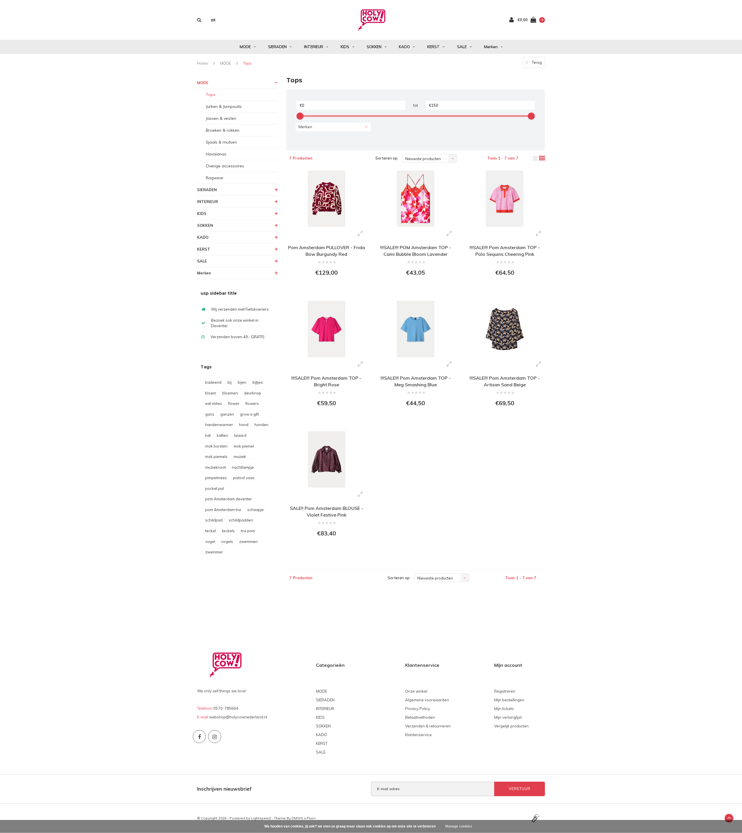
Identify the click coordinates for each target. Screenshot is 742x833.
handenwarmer (219, 424)
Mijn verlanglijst (508, 717)
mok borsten (216, 446)
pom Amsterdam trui (223, 509)
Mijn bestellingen (509, 700)
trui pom (248, 530)
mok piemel (244, 446)
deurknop (252, 393)
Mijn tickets (504, 708)
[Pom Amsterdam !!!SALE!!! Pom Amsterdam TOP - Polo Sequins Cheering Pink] (504, 199)
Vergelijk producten (511, 726)
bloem (210, 393)
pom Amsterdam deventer (228, 499)
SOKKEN (374, 46)
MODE (245, 46)
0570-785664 (225, 708)
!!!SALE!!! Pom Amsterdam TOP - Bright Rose (326, 381)
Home (202, 63)
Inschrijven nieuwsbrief (224, 789)
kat (208, 435)
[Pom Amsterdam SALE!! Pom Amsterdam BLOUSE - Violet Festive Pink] (326, 459)
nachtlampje (243, 467)
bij (230, 382)
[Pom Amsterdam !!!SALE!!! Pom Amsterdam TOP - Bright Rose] (326, 329)
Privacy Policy (417, 708)
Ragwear (214, 177)
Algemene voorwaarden (427, 700)
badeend (213, 382)
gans (209, 414)
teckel (210, 530)
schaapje (255, 509)
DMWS (297, 818)
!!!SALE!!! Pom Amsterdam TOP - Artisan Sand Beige (505, 381)
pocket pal (214, 488)
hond (243, 424)
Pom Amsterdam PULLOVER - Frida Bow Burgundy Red (326, 251)
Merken (491, 46)
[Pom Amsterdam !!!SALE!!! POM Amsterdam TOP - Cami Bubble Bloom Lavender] (415, 199)
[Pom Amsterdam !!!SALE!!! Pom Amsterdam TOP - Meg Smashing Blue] (415, 329)
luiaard (240, 435)
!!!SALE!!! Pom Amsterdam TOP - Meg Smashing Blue (416, 381)
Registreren (504, 691)
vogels (227, 541)
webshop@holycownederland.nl (238, 717)
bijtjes (257, 382)
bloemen (230, 393)
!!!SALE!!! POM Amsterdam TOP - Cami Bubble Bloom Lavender (415, 251)
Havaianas (216, 154)
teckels (228, 530)
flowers (252, 403)
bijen (242, 382)
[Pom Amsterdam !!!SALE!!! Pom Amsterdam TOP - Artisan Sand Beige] (504, 329)
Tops (247, 63)
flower (233, 403)
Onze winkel (416, 691)
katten (222, 435)
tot (415, 105)
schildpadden (241, 520)
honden (261, 424)
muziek (240, 456)
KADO (404, 46)
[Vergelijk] (213, 20)
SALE (462, 46)
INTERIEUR (313, 46)
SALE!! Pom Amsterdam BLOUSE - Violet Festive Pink (326, 511)
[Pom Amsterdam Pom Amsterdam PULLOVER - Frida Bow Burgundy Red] (326, 199)
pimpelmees (216, 477)
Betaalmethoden (420, 717)
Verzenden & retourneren (428, 726)
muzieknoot (215, 467)
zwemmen (248, 541)
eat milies (213, 403)
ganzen (227, 414)
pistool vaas (243, 477)
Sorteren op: (386, 158)
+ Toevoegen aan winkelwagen (326, 288)
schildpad (214, 520)
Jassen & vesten (221, 118)
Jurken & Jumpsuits (224, 106)
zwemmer (214, 552)
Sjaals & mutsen (221, 142)
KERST (433, 46)
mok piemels (216, 456)
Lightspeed (261, 818)
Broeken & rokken (222, 130)
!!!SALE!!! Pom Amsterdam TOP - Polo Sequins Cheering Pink (505, 251)
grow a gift (249, 414)
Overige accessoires (225, 166)
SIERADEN (277, 46)
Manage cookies (458, 826)
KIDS (345, 46)
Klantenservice (418, 734)
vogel (210, 541)
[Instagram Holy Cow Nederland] (214, 736)
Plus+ (311, 818)
